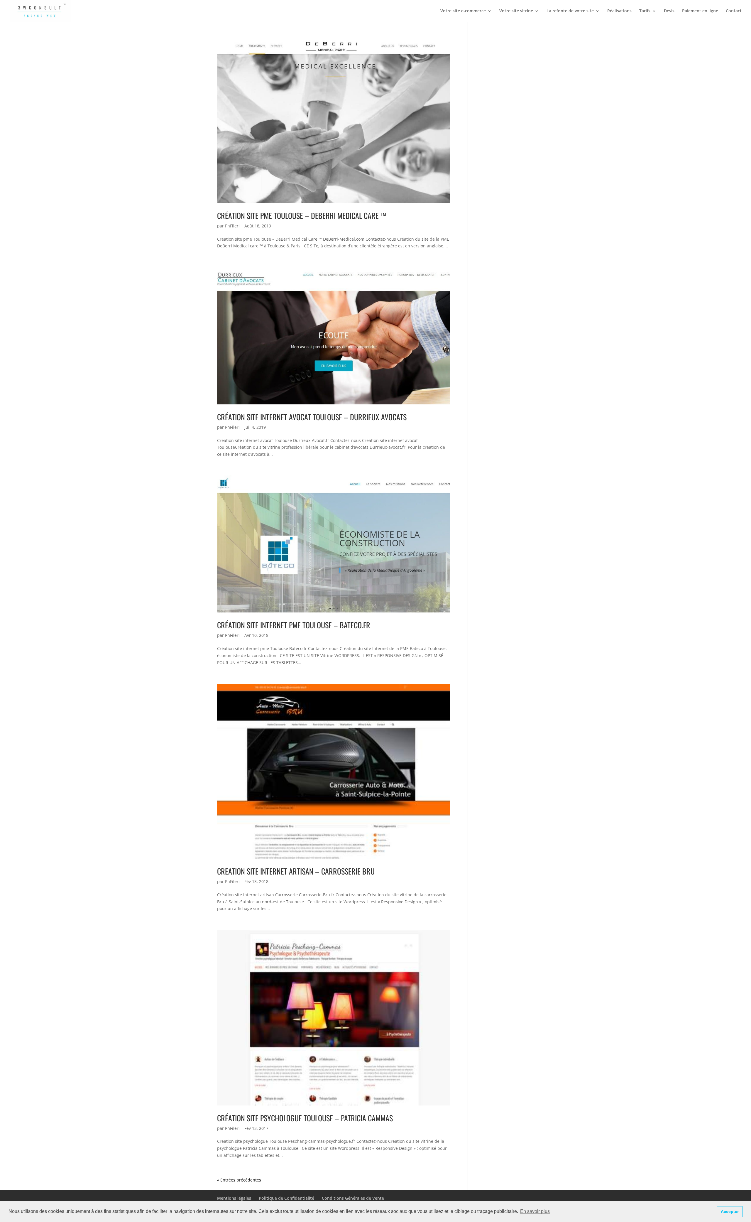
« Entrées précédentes (239, 1180)
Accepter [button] (730, 1211)
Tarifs (644, 11)
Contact (734, 11)
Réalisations (619, 11)
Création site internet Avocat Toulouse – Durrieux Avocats (312, 417)
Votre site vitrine (516, 11)
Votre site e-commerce (463, 11)
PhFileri (232, 226)
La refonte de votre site (570, 11)
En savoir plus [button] (535, 1211)
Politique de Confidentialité (286, 1198)
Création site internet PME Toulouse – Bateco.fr (293, 625)
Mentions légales (234, 1198)
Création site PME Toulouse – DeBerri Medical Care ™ (301, 215)
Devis (669, 11)
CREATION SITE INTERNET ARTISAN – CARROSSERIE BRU (296, 871)
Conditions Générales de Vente (353, 1198)
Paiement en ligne (700, 11)
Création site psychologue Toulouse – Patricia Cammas (305, 1118)
